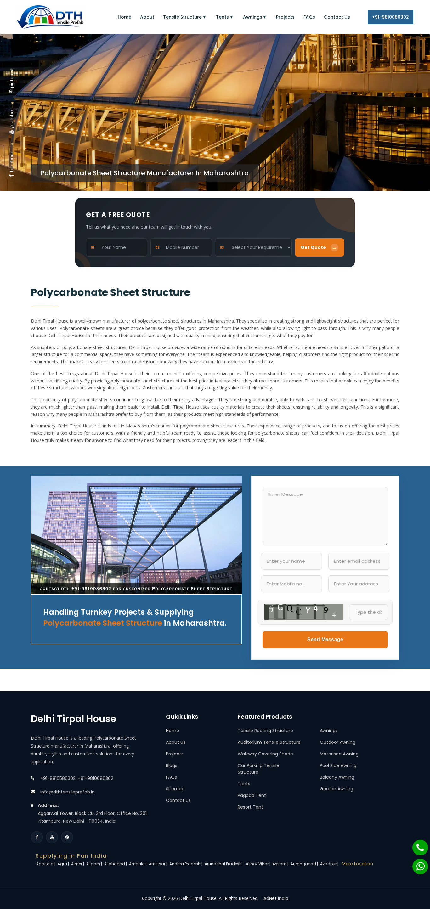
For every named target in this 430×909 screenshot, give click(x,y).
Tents (222, 17)
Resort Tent (250, 807)
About (147, 17)
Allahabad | (116, 864)
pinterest (11, 78)
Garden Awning (336, 789)
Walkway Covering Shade (265, 754)
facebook (11, 161)
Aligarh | (94, 864)
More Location (357, 864)
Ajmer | (78, 864)
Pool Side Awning (338, 765)
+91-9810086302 (390, 17)
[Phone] (416, 844)
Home (124, 17)
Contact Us (337, 17)
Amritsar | (158, 864)
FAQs (309, 17)
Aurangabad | (305, 864)
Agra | (64, 864)
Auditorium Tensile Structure (269, 742)
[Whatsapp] (416, 863)
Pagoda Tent (252, 795)
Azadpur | (329, 864)
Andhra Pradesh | (186, 864)
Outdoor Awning (337, 742)
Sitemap (175, 789)
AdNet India (275, 898)
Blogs (171, 765)
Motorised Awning (339, 754)
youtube (11, 119)
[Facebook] (37, 837)
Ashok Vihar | (258, 864)
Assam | (281, 864)
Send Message (325, 639)
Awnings (252, 17)
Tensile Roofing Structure (265, 730)
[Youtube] (52, 837)
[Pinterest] (67, 837)
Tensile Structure (182, 17)
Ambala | (138, 864)
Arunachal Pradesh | (225, 864)
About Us (175, 742)
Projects (285, 17)
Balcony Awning (337, 777)
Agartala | (46, 864)
